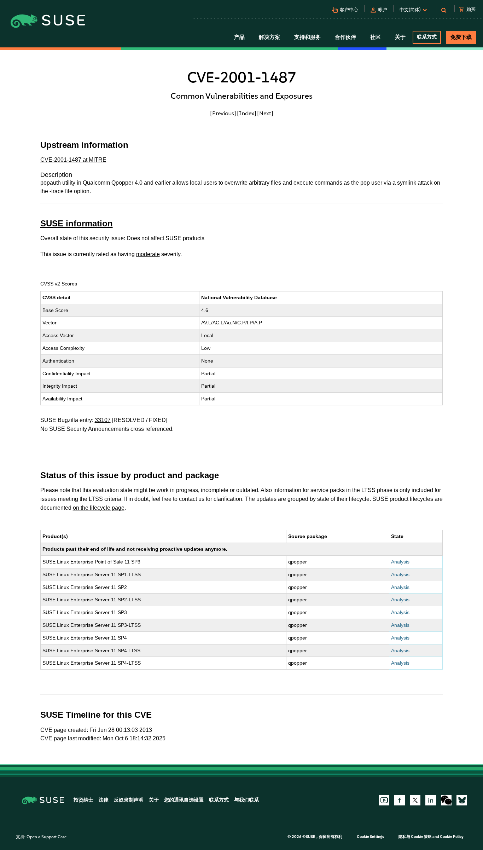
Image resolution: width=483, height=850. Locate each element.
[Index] (246, 113)
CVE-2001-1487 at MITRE (73, 160)
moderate (148, 254)
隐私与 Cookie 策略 (415, 836)
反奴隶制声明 (129, 800)
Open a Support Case (46, 836)
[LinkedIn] (430, 800)
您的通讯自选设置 (184, 800)
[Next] (265, 113)
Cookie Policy (452, 836)
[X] (415, 800)
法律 (104, 800)
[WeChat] (446, 800)
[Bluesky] (461, 800)
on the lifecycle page (98, 508)
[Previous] (223, 113)
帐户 (382, 9)
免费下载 (461, 37)
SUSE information (76, 223)
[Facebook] (399, 800)
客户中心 (349, 9)
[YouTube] (384, 800)
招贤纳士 (83, 800)
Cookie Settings (370, 836)
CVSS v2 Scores (58, 284)
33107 (103, 420)
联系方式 (427, 37)
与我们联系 (246, 800)
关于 (154, 800)
